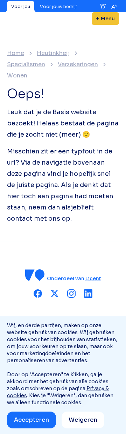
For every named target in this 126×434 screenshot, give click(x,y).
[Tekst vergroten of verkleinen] (114, 7)
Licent (93, 278)
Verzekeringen (78, 64)
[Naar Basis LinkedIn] (88, 293)
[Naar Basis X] (54, 293)
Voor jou (20, 6)
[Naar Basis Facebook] (38, 293)
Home (15, 53)
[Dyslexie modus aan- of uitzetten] (103, 7)
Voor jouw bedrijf (58, 6)
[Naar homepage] (35, 275)
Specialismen (26, 64)
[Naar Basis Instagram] (71, 293)
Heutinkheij (53, 53)
